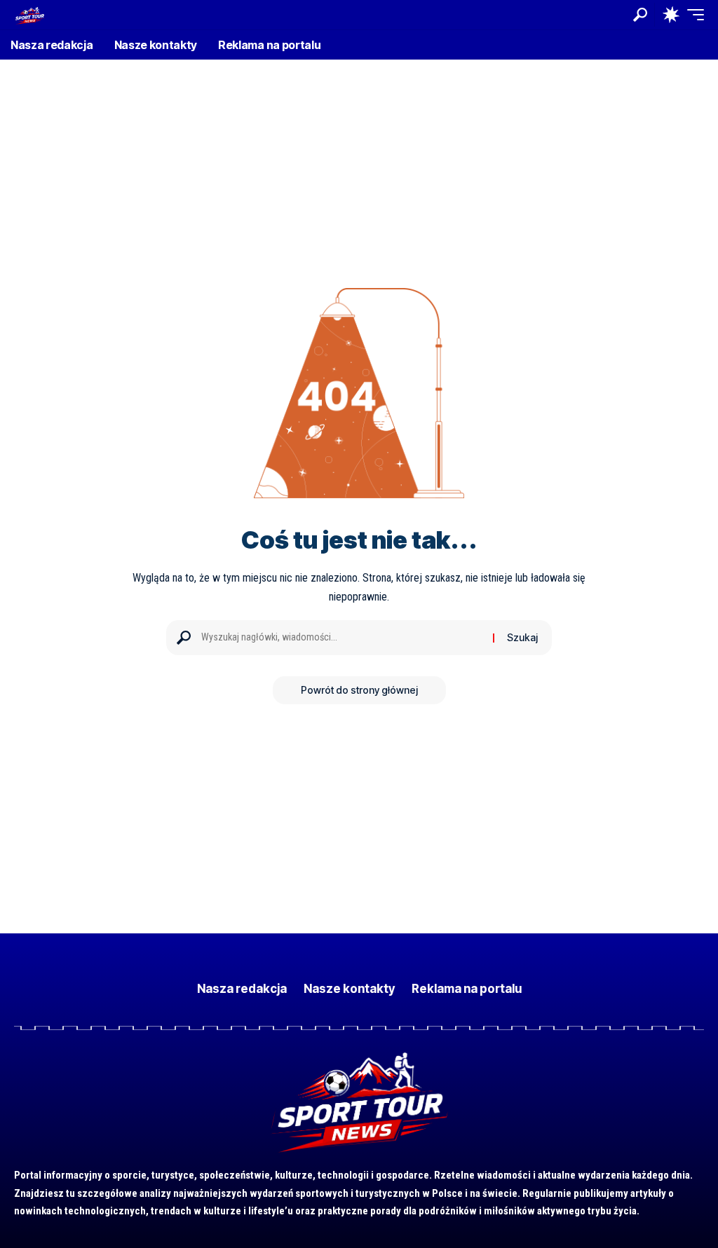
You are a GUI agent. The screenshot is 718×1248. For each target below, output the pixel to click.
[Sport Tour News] (29, 14)
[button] (640, 15)
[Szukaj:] (342, 637)
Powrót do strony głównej (359, 690)
